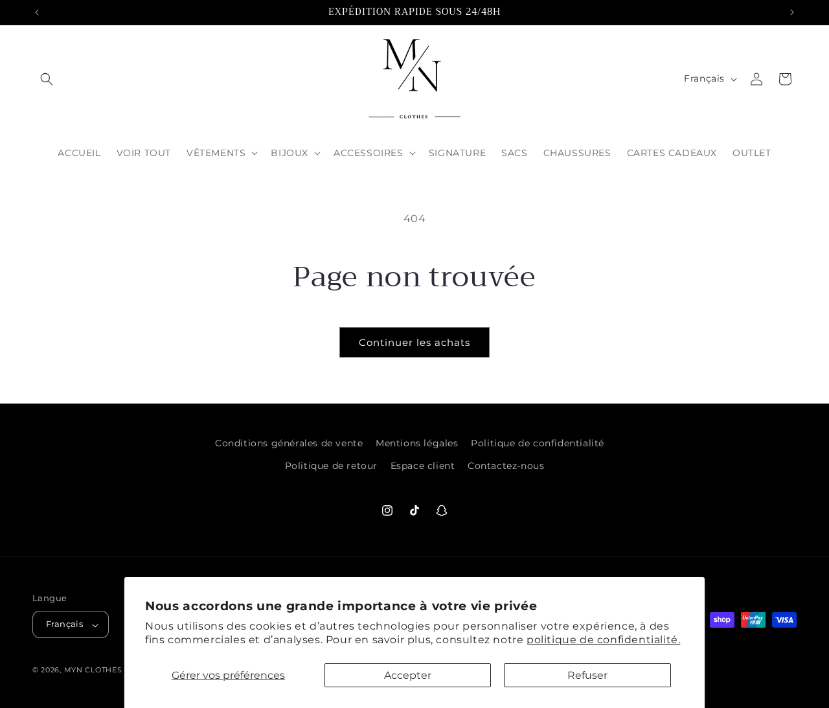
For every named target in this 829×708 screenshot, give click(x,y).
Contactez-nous (506, 466)
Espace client (423, 466)
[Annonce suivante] (792, 12)
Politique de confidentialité (537, 443)
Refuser (587, 675)
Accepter (407, 675)
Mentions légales (417, 443)
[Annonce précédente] (37, 12)
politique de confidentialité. (603, 640)
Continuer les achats (414, 342)
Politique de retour (331, 466)
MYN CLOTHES (94, 670)
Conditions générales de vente (289, 443)
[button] (46, 79)
